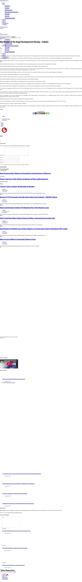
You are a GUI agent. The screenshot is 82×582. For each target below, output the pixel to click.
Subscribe (2, 28)
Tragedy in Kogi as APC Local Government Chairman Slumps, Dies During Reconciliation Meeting (21, 473)
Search (13, 36)
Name (1, 157)
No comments (4, 191)
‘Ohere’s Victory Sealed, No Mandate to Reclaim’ (17, 186)
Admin (4, 44)
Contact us (4, 24)
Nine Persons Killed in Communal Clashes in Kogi (18, 239)
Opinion (4, 19)
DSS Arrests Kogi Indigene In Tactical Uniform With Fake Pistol (14, 493)
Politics (7, 6)
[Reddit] (38, 113)
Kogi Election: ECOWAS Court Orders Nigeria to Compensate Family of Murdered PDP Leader (34, 229)
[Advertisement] (41, 347)
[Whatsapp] (48, 113)
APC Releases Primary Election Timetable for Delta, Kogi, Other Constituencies (18, 503)
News (3, 4)
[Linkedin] (40, 113)
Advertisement (5, 23)
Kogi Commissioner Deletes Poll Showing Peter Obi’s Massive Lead (24, 208)
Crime (7, 8)
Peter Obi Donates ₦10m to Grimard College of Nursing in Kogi (14, 548)
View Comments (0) (4, 169)
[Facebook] (34, 113)
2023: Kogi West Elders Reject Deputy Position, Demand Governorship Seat (27, 218)
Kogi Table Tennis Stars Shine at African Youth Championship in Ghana (16, 530)
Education (8, 10)
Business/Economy (12, 12)
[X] (36, 113)
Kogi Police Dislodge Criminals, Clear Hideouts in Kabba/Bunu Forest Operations (18, 483)
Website (1, 162)
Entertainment (10, 18)
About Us (4, 22)
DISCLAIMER (5, 577)
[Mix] (46, 113)
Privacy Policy (5, 579)
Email (1, 159)
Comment (2, 155)
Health (7, 14)
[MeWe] (44, 113)
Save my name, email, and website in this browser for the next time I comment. (15, 164)
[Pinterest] (42, 113)
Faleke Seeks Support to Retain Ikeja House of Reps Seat (13, 379)
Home (3, 2)
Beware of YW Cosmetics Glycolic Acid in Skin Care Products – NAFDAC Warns (28, 197)
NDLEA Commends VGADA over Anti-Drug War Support (13, 565)
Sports (7, 16)
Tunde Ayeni (4, 120)
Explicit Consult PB (12, 571)
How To (3, 20)
